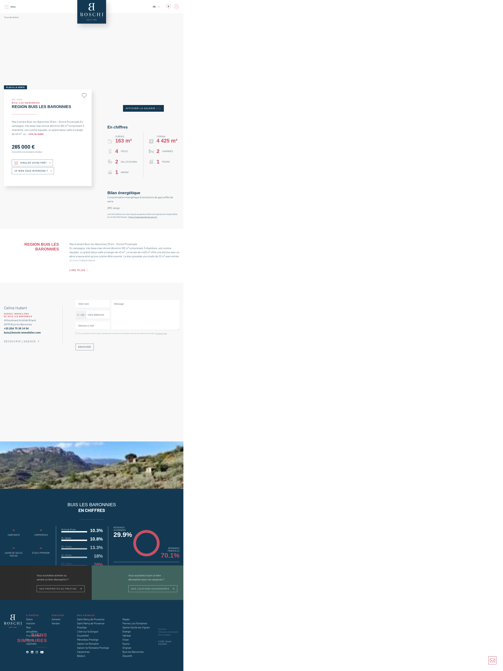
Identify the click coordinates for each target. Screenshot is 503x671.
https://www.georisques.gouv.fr (142, 217)
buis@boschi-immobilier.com (21, 332)
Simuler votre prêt (33, 162)
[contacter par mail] (492, 660)
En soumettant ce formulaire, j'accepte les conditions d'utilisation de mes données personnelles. (122, 333)
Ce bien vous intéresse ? (31, 170)
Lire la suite (35, 133)
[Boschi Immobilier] (91, 12)
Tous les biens (11, 17)
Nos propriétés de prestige (58, 588)
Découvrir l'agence (20, 341)
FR (154, 6)
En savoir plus (161, 333)
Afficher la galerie (143, 108)
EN (158, 6)
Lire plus (76, 270)
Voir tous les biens (31, 655)
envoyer (84, 347)
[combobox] (81, 315)
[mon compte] (176, 6)
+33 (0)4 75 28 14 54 (15, 328)
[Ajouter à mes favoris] (84, 95)
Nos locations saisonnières (150, 588)
